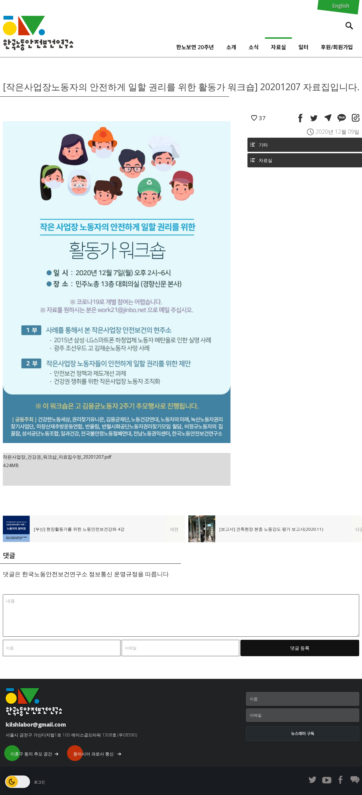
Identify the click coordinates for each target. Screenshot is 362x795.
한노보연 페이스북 (341, 780)
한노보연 (38, 33)
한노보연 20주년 (195, 47)
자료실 (278, 47)
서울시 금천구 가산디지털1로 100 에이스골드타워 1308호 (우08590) (71, 735)
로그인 (39, 782)
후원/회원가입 (337, 47)
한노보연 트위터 (312, 780)
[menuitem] (195, 45)
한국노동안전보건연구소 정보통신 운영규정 (80, 574)
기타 (263, 145)
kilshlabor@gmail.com (36, 724)
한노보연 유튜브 (327, 780)
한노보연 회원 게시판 (355, 780)
